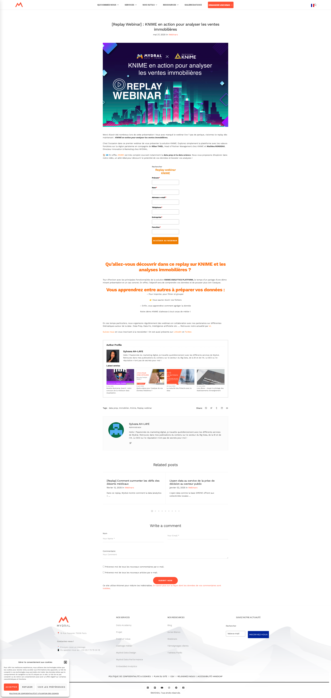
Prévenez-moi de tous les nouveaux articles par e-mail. (131, 572)
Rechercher (157, 167)
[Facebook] (206, 408)
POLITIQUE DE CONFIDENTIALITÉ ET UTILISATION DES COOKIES (34, 693)
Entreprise (157, 217)
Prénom (156, 178)
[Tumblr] (216, 408)
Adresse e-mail (159, 197)
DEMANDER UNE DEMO (219, 5)
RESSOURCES (169, 4)
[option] (317, 5)
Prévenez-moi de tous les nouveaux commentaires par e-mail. (134, 567)
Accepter (11, 687)
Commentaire (109, 551)
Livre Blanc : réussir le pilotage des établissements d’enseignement (210, 389)
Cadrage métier (124, 645)
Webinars (173, 34)
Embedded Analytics (126, 666)
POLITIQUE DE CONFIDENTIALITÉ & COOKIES (130, 676)
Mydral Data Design (126, 652)
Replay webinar (144, 408)
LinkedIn (178, 332)
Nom (154, 188)
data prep (113, 408)
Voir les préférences (51, 687)
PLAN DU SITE (160, 676)
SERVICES (129, 4)
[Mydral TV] (162, 688)
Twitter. (188, 332)
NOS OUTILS (149, 4)
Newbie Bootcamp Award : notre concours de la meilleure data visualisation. (118, 390)
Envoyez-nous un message (73, 647)
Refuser (27, 687)
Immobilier (124, 408)
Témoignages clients (178, 645)
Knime (133, 408)
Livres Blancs (219, 383)
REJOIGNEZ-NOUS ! (187, 676)
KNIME (121, 155)
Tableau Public (174, 652)
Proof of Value (123, 638)
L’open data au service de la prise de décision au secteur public (192, 482)
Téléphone (157, 207)
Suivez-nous (108, 332)
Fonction (156, 227)
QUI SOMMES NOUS (106, 4)
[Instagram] (169, 688)
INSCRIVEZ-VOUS (258, 634)
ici (210, 326)
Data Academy (123, 625)
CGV (172, 676)
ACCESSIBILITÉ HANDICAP (210, 676)
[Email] (227, 408)
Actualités (130, 383)
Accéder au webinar (165, 241)
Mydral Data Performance (129, 659)
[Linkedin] (222, 408)
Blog (169, 625)
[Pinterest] (176, 688)
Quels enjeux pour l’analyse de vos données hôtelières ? (150, 389)
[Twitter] (211, 408)
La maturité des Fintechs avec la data (179, 389)
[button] (65, 662)
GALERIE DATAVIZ (193, 4)
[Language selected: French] (315, 350)
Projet (119, 632)
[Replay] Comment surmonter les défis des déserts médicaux (133, 482)
